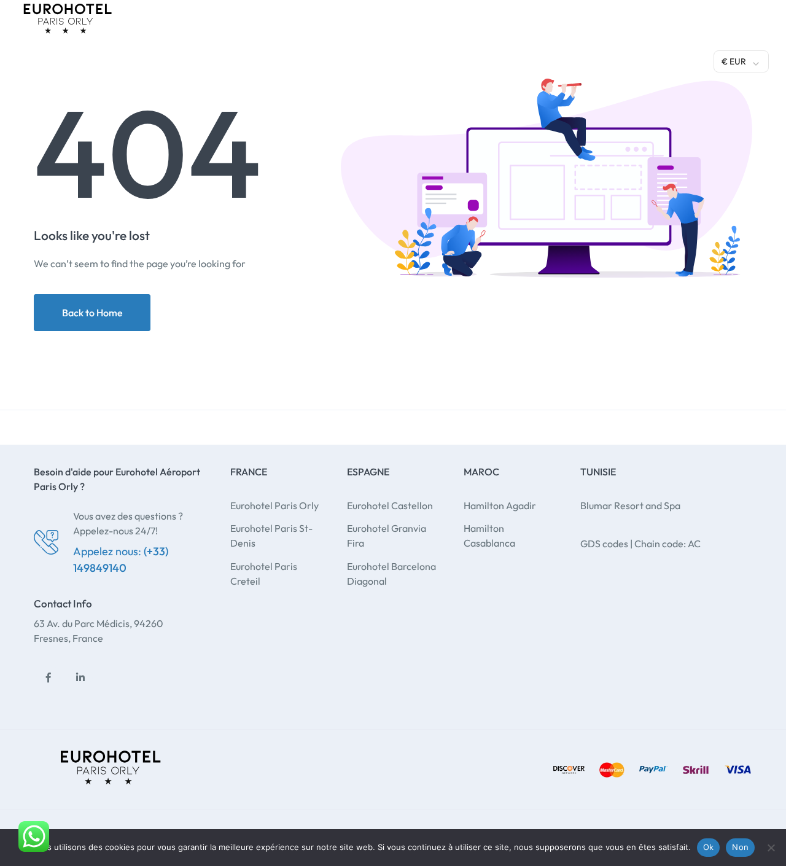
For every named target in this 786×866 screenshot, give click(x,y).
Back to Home (92, 312)
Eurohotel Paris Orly (274, 505)
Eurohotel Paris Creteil (263, 573)
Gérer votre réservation (652, 58)
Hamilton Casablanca (489, 535)
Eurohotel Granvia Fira (386, 535)
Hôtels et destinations (179, 59)
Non (740, 847)
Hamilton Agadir (500, 505)
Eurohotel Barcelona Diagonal (391, 573)
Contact (553, 59)
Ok (708, 847)
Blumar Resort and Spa (630, 505)
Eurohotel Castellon (390, 505)
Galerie (499, 59)
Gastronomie (345, 59)
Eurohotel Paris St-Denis (271, 535)
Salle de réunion (428, 59)
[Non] (771, 847)
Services (278, 59)
